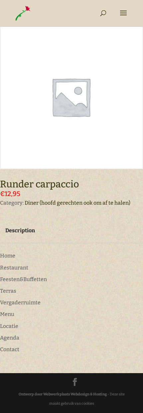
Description (20, 230)
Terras (8, 291)
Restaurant (14, 267)
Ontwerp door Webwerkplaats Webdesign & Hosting (63, 394)
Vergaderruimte (20, 302)
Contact (9, 349)
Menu (7, 314)
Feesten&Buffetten (23, 279)
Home (7, 256)
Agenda (9, 338)
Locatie (9, 326)
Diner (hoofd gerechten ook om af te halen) (77, 203)
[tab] (20, 230)
